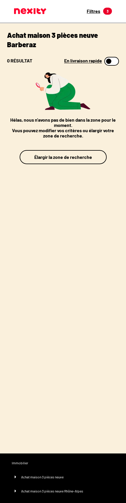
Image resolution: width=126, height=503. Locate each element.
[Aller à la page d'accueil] (30, 11)
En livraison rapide (83, 60)
